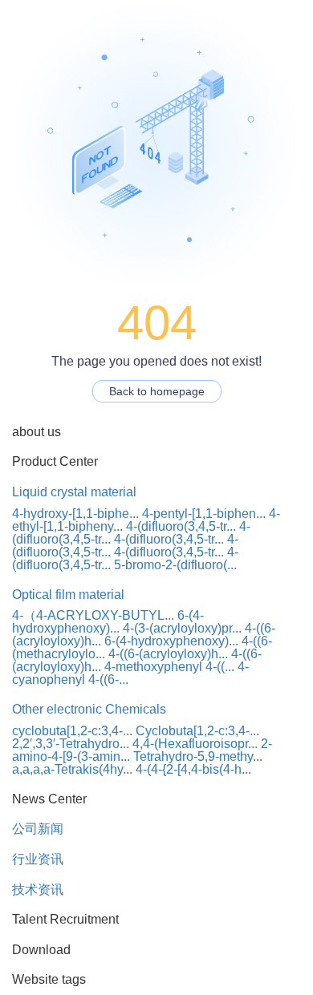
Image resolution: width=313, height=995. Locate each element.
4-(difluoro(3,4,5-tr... (181, 526)
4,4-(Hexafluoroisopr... (195, 743)
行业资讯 (37, 859)
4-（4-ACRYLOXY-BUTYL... (93, 615)
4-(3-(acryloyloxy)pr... (182, 628)
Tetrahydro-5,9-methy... (197, 756)
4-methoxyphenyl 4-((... (169, 666)
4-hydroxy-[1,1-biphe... (75, 513)
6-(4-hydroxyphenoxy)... (108, 622)
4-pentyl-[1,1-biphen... (204, 513)
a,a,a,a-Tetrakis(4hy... (72, 769)
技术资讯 (37, 889)
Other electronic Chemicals (89, 709)
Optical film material (68, 594)
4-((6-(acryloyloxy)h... (168, 654)
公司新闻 (37, 828)
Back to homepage (157, 391)
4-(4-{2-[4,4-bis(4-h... (193, 769)
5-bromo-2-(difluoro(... (175, 565)
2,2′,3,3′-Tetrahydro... (70, 743)
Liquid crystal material (74, 492)
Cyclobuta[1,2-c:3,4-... (197, 731)
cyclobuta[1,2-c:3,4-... (72, 731)
